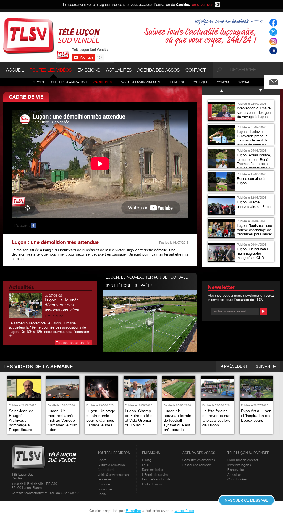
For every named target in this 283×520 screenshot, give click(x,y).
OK (217, 4)
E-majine (133, 510)
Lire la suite (54, 316)
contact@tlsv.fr (36, 493)
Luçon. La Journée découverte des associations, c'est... (64, 304)
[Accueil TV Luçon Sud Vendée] (51, 35)
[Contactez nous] (278, 80)
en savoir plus (202, 4)
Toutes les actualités (73, 342)
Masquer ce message (246, 500)
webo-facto (184, 510)
